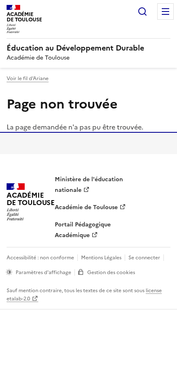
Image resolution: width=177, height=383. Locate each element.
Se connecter (144, 257)
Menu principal (165, 11)
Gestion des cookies (111, 272)
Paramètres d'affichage (43, 272)
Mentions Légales (101, 257)
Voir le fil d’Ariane (28, 78)
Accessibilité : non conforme (40, 257)
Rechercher (142, 11)
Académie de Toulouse (86, 207)
